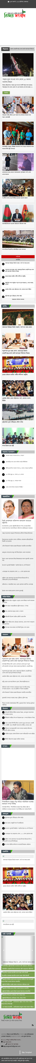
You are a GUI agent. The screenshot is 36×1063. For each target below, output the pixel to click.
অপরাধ (5, 746)
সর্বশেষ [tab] (18, 257)
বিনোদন (5, 708)
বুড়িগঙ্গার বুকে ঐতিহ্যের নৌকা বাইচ (13, 296)
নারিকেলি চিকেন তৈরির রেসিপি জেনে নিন (14, 616)
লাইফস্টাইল (6, 597)
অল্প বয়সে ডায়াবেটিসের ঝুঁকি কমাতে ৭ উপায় (15, 606)
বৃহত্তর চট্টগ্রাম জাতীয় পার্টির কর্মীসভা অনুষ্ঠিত (15, 276)
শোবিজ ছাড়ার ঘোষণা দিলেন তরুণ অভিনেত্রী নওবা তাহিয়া (19, 734)
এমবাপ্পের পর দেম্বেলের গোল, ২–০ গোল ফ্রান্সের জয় (16, 571)
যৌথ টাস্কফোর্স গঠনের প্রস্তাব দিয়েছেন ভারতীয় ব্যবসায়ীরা (16, 546)
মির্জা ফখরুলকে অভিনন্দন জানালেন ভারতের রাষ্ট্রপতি (16, 522)
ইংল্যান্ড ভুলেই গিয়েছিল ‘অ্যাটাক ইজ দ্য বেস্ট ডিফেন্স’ (16, 565)
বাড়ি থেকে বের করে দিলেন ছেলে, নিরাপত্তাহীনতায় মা (15, 682)
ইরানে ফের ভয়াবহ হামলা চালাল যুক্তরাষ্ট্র (12, 591)
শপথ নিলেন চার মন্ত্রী (8, 446)
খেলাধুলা (5, 814)
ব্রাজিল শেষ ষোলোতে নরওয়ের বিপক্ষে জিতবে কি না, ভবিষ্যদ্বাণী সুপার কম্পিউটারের (15, 578)
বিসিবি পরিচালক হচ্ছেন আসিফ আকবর (13, 739)
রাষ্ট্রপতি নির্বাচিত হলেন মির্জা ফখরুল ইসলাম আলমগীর (16, 991)
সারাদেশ (5, 635)
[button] (3, 950)
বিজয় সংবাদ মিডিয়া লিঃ (13, 1034)
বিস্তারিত (6, 93)
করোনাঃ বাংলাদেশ (8, 452)
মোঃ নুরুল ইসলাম (26, 1036)
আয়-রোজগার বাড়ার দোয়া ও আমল (13, 611)
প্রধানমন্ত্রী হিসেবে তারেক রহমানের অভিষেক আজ (14, 223)
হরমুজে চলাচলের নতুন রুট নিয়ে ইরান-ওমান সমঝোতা (16, 552)
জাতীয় (5, 306)
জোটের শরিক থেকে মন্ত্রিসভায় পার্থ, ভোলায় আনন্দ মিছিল (18, 289)
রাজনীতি (5, 851)
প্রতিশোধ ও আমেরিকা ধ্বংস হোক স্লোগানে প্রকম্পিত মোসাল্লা (17, 584)
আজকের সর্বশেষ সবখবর (18, 299)
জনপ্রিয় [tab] (18, 260)
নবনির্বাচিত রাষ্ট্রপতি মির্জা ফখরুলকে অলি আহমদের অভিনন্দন (17, 969)
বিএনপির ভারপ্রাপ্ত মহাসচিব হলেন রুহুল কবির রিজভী (15, 975)
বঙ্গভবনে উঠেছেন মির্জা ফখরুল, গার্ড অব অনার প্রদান (17, 263)
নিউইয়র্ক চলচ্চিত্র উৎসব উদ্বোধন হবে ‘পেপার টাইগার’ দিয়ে (19, 717)
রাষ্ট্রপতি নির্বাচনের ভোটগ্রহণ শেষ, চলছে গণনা (14, 998)
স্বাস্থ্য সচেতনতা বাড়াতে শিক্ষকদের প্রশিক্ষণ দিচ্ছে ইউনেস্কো (17, 533)
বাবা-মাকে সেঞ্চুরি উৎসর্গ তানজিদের (13, 823)
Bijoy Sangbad (27, 1052)
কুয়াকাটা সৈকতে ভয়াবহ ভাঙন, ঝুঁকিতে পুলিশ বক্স (14, 698)
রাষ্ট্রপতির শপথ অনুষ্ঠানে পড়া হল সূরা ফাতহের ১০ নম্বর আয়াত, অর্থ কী (19, 283)
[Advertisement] (18, 36)
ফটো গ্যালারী (7, 934)
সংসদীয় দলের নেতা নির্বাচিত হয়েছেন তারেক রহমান (15, 198)
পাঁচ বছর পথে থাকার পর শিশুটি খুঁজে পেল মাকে (16, 627)
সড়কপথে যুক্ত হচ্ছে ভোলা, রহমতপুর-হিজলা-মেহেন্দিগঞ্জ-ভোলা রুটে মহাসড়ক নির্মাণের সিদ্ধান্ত (19, 270)
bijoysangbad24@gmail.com (11, 1046)
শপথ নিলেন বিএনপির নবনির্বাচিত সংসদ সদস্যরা (14, 249)
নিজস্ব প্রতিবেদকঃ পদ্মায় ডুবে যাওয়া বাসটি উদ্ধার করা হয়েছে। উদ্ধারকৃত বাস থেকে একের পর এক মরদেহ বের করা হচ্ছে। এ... (17, 86)
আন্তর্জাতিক (6, 496)
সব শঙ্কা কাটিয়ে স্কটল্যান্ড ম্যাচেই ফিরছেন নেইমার (16, 844)
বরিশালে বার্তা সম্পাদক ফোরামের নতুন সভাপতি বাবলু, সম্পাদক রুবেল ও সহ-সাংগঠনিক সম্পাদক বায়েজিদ (16, 688)
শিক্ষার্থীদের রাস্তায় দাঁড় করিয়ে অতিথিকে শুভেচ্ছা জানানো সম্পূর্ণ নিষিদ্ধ (18, 803)
